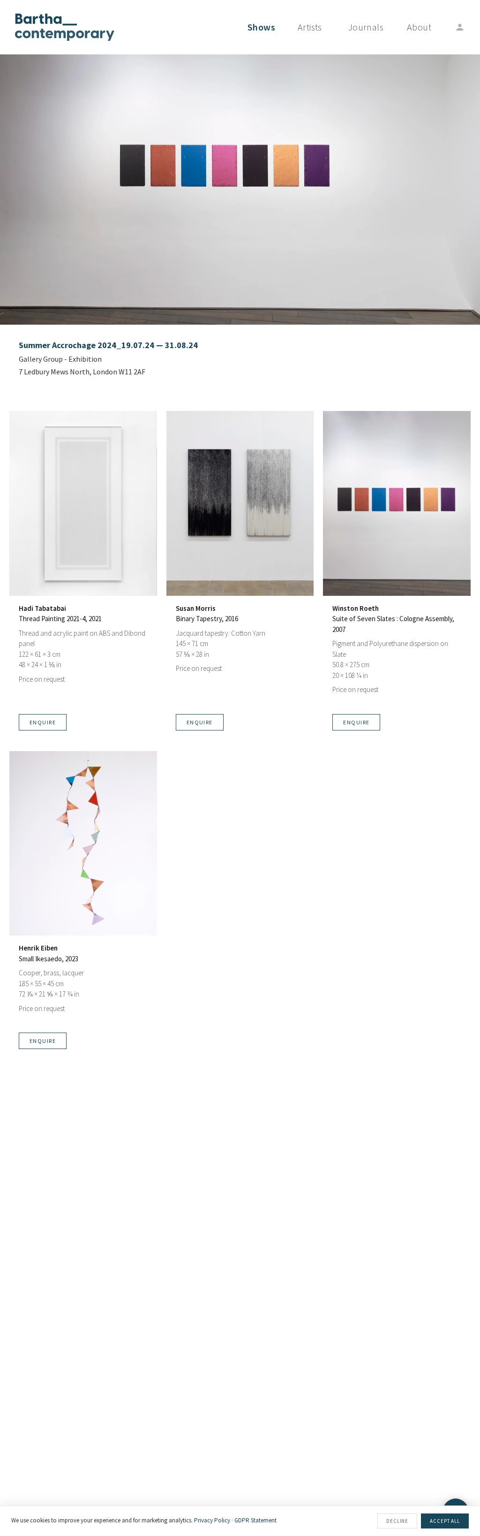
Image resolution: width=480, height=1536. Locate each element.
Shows (261, 27)
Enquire (43, 722)
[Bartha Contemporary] (64, 27)
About (419, 27)
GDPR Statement (255, 1520)
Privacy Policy (212, 1520)
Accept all (445, 1521)
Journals (365, 27)
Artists (310, 27)
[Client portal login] (460, 27)
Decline (397, 1521)
